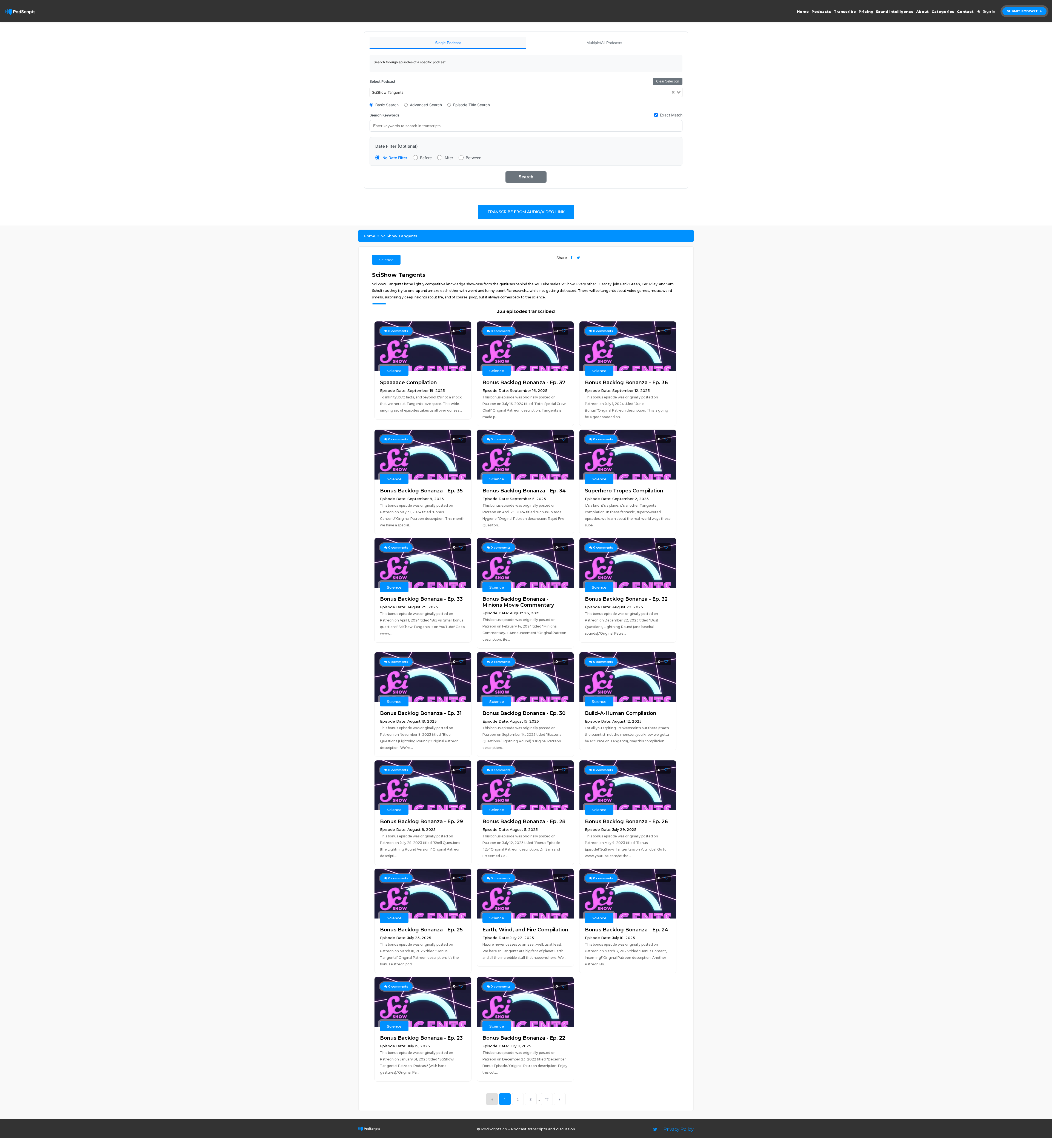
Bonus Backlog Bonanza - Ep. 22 (523, 1038)
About (922, 11)
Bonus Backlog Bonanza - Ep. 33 (421, 599)
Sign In (989, 11)
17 (547, 1099)
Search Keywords (384, 115)
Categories (942, 11)
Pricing (866, 11)
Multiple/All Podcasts (604, 43)
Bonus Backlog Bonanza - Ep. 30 (523, 713)
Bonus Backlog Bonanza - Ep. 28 (523, 821)
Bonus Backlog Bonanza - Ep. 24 (626, 930)
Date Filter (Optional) (396, 146)
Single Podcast (448, 43)
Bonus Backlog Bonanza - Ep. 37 (523, 383)
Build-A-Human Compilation (620, 713)
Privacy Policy (679, 1129)
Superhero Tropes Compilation (624, 491)
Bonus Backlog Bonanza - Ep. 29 (421, 821)
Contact (965, 11)
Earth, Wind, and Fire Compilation (525, 930)
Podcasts (821, 11)
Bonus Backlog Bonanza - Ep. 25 (421, 930)
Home (803, 11)
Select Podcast (382, 81)
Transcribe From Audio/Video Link (526, 211)
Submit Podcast (1023, 11)
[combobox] (526, 92)
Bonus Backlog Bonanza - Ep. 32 (626, 599)
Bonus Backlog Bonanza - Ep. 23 (421, 1038)
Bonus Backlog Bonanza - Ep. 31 (421, 713)
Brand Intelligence (894, 11)
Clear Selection (667, 81)
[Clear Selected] (673, 92)
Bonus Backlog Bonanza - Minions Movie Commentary (518, 602)
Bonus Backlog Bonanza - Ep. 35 (421, 491)
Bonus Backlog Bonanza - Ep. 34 (524, 491)
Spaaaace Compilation (408, 383)
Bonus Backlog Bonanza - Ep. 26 (626, 821)
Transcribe (845, 11)
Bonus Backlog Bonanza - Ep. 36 (626, 383)
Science (386, 260)
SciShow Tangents (399, 236)
